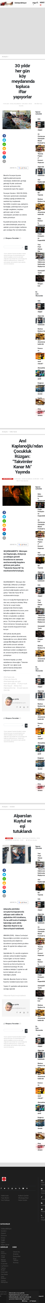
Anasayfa (5, 56)
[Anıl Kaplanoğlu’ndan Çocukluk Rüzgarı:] (17, 495)
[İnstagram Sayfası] (9, 1188)
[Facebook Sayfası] (2, 1188)
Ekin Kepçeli (13, 642)
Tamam (33, 1301)
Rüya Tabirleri (15, 1259)
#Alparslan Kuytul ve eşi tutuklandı (15, 995)
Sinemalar (4, 1272)
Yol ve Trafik (3, 1256)
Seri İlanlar (4, 1274)
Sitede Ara (16, 1252)
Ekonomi (4, 1235)
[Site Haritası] (24, 1188)
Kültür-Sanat (13, 432)
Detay (25, 1301)
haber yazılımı (6, 1296)
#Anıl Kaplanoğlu (9, 677)
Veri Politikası (5, 1200)
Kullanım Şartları (23, 1195)
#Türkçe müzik (22, 683)
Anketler (16, 1254)
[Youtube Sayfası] (13, 1188)
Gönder (27, 247)
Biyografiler (17, 1256)
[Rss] (20, 1188)
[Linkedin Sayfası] (16, 1188)
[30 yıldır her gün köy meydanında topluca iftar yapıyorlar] (17, 120)
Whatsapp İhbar (23, 1198)
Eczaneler (4, 1263)
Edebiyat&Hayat (20, 3)
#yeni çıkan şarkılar (10, 683)
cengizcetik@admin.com (18, 703)
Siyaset (3, 1233)
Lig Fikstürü (4, 1266)
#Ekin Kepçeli (8, 686)
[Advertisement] (22, 31)
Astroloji (15, 1262)
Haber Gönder (22, 1200)
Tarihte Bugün (3, 1269)
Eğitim (3, 1242)
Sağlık (3, 1240)
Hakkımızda (5, 1195)
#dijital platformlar (9, 688)
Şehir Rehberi (3, 1277)
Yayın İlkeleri (5, 1198)
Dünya (3, 1238)
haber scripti (4, 1298)
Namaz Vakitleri (3, 1260)
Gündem (12, 806)
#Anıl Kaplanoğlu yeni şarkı (12, 681)
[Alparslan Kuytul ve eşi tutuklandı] (17, 854)
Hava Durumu (3, 1252)
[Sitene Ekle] (27, 1188)
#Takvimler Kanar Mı (10, 679)
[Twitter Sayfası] (5, 1188)
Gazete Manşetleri (4, 1281)
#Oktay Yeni (18, 686)
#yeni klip (7, 690)
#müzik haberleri (22, 688)
